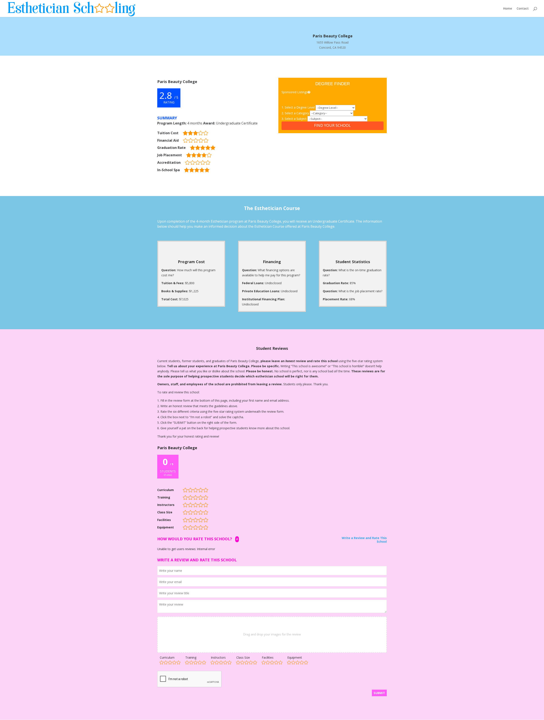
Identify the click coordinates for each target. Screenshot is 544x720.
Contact (523, 8)
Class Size (243, 657)
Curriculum (167, 657)
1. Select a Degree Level (299, 107)
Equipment (294, 657)
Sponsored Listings (295, 92)
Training (190, 657)
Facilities (267, 657)
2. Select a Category (296, 113)
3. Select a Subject (294, 119)
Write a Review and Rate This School (364, 540)
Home (507, 8)
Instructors (218, 657)
